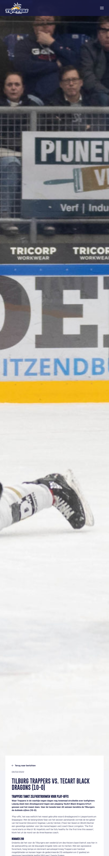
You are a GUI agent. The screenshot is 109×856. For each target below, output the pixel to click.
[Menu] (102, 8)
